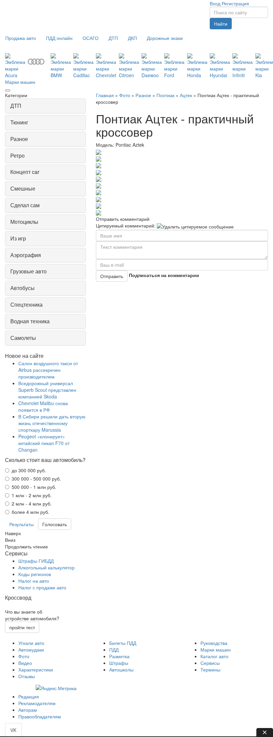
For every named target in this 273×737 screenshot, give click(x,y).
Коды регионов (34, 574)
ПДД (114, 649)
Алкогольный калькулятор (46, 567)
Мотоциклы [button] (24, 221)
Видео (25, 663)
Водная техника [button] (30, 321)
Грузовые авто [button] (28, 271)
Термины (210, 669)
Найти (220, 23)
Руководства (213, 643)
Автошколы (121, 669)
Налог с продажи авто (42, 587)
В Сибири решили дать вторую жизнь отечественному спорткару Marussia (52, 423)
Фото (124, 95)
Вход (215, 3)
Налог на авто (33, 580)
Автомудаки (31, 649)
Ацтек (186, 95)
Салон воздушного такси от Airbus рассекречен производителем (48, 370)
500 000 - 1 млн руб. (34, 487)
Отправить (111, 276)
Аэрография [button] (25, 255)
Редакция (28, 696)
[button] (20, 38)
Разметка (119, 656)
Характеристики (35, 669)
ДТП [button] (15, 105)
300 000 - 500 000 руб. (36, 478)
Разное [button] (19, 139)
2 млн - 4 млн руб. (32, 503)
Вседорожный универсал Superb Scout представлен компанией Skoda (47, 390)
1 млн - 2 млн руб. (32, 495)
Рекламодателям (37, 703)
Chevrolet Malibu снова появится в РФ (43, 406)
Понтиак (165, 95)
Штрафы (118, 663)
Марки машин (20, 81)
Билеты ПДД (122, 643)
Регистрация (235, 3)
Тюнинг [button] (19, 122)
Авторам (27, 709)
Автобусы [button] (22, 288)
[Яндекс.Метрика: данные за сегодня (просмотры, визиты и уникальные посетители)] (56, 688)
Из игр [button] (18, 238)
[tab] (45, 106)
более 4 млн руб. (30, 512)
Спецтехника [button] (26, 304)
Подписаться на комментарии (164, 275)
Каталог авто (214, 656)
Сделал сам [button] (25, 205)
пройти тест (22, 627)
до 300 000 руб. (29, 470)
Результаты (21, 524)
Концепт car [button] (24, 172)
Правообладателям (39, 716)
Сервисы (210, 663)
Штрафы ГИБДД (36, 560)
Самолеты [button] (23, 338)
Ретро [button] (17, 155)
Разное (143, 95)
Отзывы (26, 676)
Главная (105, 95)
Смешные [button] (22, 188)
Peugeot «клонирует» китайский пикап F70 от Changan (44, 443)
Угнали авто (31, 643)
